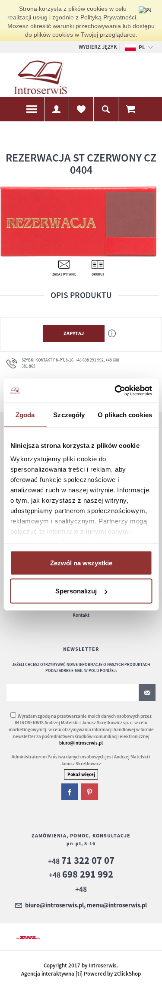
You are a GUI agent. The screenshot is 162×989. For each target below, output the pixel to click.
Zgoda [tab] (25, 414)
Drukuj (98, 274)
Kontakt (81, 615)
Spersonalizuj (76, 591)
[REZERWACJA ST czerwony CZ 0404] (78, 221)
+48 (81, 861)
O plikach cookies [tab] (125, 414)
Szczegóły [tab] (69, 414)
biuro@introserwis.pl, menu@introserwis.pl (86, 906)
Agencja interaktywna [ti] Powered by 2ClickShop (81, 973)
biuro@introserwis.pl (81, 743)
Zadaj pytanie (64, 274)
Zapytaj (74, 333)
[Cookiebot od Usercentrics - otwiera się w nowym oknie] (115, 390)
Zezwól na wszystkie (81, 562)
